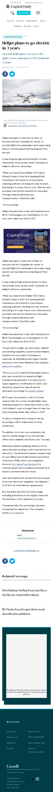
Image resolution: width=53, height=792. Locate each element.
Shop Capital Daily (36, 737)
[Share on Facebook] (5, 74)
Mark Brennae (7, 67)
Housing (20, 21)
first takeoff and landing (24, 464)
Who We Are (34, 731)
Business (17, 26)
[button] (38, 13)
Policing (27, 26)
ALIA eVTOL (13, 372)
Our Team (11, 731)
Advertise (11, 743)
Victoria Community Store (36, 750)
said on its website (12, 366)
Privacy (10, 748)
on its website (16, 512)
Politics (10, 21)
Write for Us (12, 737)
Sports (36, 26)
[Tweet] (12, 74)
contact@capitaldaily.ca (26, 550)
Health (43, 21)
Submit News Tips (36, 743)
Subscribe (24, 13)
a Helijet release (36, 390)
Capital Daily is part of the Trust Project (22, 126)
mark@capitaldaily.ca (26, 538)
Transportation (13, 37)
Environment (32, 21)
